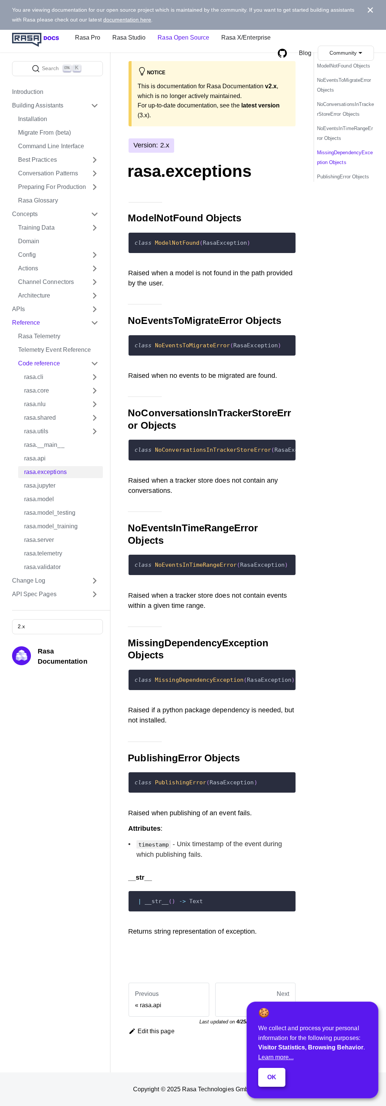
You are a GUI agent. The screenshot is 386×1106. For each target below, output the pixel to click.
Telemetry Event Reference (54, 350)
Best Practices (37, 159)
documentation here (127, 20)
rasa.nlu (35, 404)
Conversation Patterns (48, 173)
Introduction (28, 92)
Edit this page (156, 1031)
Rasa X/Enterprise (246, 37)
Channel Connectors (46, 282)
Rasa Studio (129, 37)
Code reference (39, 363)
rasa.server (39, 540)
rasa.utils (36, 431)
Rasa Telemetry (39, 336)
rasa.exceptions (45, 472)
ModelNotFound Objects (343, 66)
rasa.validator (42, 567)
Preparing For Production (52, 187)
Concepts (25, 214)
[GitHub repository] (282, 53)
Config (27, 255)
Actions (28, 268)
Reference (26, 322)
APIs (18, 309)
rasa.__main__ (44, 445)
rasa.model (39, 499)
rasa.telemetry (43, 553)
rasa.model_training (51, 526)
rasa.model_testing (49, 512)
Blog (305, 53)
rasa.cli (33, 377)
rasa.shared (40, 417)
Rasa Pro (87, 37)
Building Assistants (37, 105)
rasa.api (35, 458)
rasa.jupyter (40, 485)
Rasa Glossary (38, 200)
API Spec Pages (34, 594)
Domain (28, 241)
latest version (260, 105)
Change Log (28, 580)
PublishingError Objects (343, 176)
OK (271, 1077)
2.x (21, 626)
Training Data (36, 227)
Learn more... (276, 1057)
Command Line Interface (51, 146)
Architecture (34, 295)
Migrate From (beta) (44, 132)
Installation (32, 119)
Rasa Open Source (183, 37)
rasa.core (36, 390)
